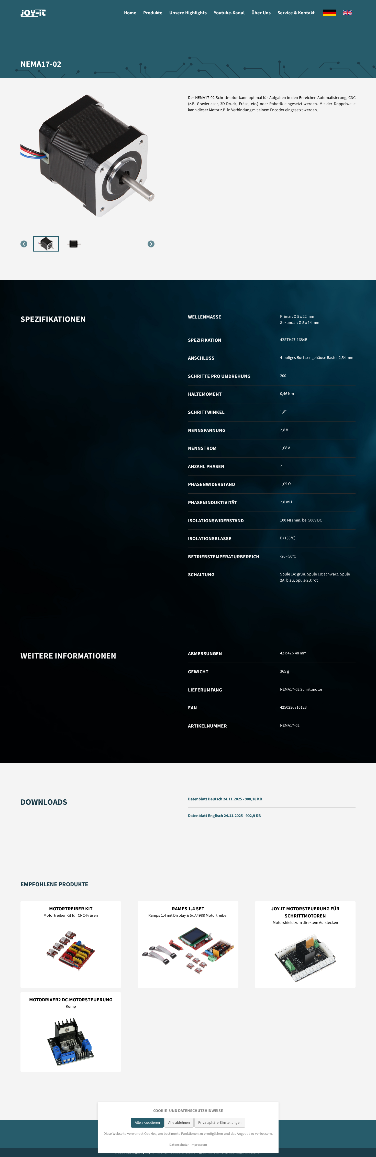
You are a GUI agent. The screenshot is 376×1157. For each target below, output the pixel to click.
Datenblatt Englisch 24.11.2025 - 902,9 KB (224, 816)
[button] (46, 244)
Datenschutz (178, 1144)
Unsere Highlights (188, 12)
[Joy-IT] (33, 13)
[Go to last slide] (23, 244)
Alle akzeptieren (147, 1122)
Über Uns (261, 12)
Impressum (199, 1144)
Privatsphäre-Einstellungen (219, 1122)
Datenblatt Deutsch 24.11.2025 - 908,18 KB (225, 799)
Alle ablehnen (179, 1122)
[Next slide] (151, 244)
